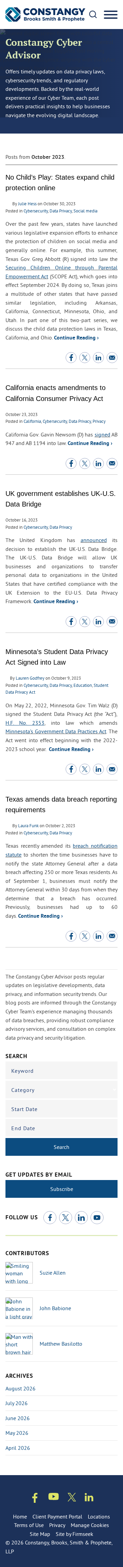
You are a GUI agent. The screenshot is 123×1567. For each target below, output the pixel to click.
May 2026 (16, 1432)
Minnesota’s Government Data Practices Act (55, 731)
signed (102, 434)
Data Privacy (61, 210)
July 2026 (16, 1403)
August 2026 (20, 1388)
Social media (85, 210)
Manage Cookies (90, 1525)
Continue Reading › (76, 338)
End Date (23, 1128)
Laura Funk (28, 825)
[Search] (93, 14)
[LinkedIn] (81, 1217)
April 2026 (17, 1447)
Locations (99, 1516)
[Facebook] (49, 1217)
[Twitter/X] (65, 1217)
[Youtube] (53, 1498)
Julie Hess (27, 203)
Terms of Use (29, 1525)
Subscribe (61, 1188)
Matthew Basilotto (61, 1343)
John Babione (55, 1308)
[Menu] (110, 15)
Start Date (24, 1109)
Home (20, 1516)
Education (82, 685)
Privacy (99, 421)
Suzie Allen (53, 1272)
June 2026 (17, 1418)
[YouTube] (97, 1217)
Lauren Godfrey (30, 678)
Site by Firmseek (74, 1533)
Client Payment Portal (57, 1516)
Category (23, 1089)
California (32, 421)
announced (94, 540)
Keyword (22, 1070)
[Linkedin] (89, 1499)
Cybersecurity (36, 210)
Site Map (40, 1533)
